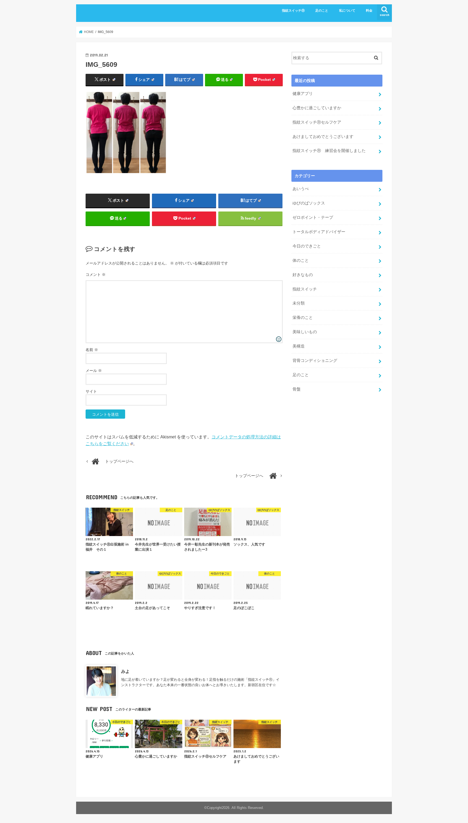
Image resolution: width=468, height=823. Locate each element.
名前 (92, 350)
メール (94, 370)
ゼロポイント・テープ (312, 217)
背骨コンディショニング (314, 360)
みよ (125, 671)
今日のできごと (306, 246)
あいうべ (300, 189)
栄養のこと (302, 317)
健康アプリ (302, 93)
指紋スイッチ (304, 289)
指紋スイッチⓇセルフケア (316, 122)
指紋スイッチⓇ (293, 10)
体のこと (300, 260)
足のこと (321, 10)
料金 (369, 10)
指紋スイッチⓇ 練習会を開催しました (329, 150)
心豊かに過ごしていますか (316, 108)
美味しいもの (304, 332)
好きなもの (302, 275)
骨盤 (296, 389)
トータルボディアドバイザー (318, 232)
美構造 (298, 346)
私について (347, 10)
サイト (91, 391)
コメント (96, 274)
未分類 (298, 303)
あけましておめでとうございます (322, 136)
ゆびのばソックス (308, 203)
